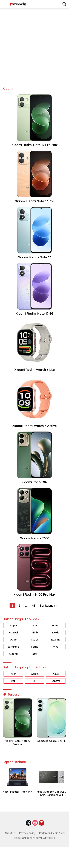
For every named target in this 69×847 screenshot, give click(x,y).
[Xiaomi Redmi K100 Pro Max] (34, 567)
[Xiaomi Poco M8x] (34, 454)
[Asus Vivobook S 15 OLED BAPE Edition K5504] (51, 777)
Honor (56, 625)
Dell (13, 681)
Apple (13, 625)
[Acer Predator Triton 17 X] (17, 777)
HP (34, 681)
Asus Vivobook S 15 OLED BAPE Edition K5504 (51, 793)
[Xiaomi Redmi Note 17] (34, 229)
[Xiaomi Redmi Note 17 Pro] (34, 173)
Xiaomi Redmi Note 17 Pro (34, 201)
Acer (13, 673)
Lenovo (55, 681)
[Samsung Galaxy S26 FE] (51, 718)
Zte (34, 653)
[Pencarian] (64, 4)
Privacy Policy (27, 833)
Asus (34, 625)
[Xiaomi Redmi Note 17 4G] (34, 286)
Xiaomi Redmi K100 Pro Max (34, 594)
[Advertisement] (34, 44)
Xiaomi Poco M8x (34, 482)
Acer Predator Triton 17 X (17, 791)
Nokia (55, 632)
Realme (55, 639)
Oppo (13, 639)
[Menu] (5, 4)
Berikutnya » (48, 605)
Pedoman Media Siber (52, 833)
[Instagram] (35, 823)
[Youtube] (41, 823)
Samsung (13, 646)
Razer (34, 639)
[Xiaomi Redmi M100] (34, 510)
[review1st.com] (17, 4)
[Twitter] (28, 823)
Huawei (13, 632)
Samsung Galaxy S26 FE (52, 741)
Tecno (34, 646)
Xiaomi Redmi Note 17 (34, 257)
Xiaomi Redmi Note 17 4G (34, 314)
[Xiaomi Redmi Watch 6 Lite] (34, 342)
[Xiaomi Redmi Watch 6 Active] (34, 398)
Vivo (55, 646)
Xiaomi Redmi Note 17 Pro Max (35, 145)
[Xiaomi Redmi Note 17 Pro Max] (34, 117)
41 (33, 605)
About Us (10, 833)
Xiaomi (13, 653)
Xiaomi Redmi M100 (34, 538)
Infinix (34, 632)
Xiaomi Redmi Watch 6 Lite (34, 370)
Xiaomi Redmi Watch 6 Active (34, 426)
